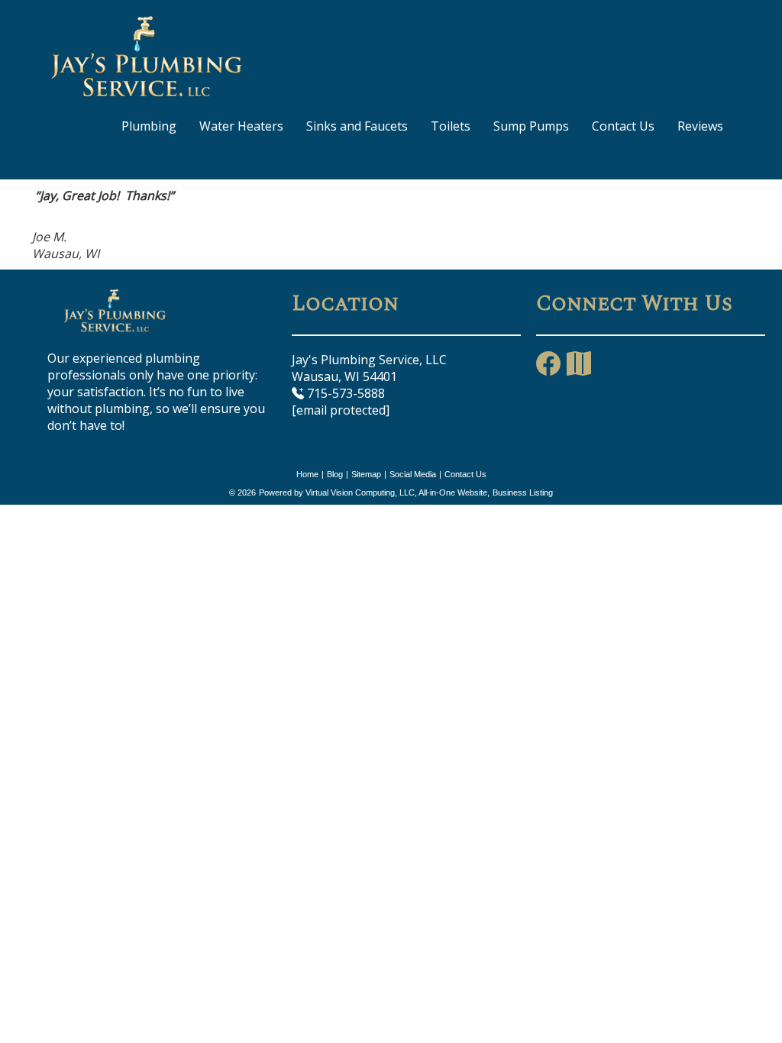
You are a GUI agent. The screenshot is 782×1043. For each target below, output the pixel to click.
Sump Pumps (531, 126)
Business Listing (523, 492)
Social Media (412, 474)
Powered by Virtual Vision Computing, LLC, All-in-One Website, (374, 492)
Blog (335, 474)
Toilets (450, 126)
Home (307, 474)
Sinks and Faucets (357, 126)
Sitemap (366, 474)
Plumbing (148, 126)
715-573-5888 (344, 393)
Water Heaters (241, 126)
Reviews (700, 126)
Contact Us (623, 126)
